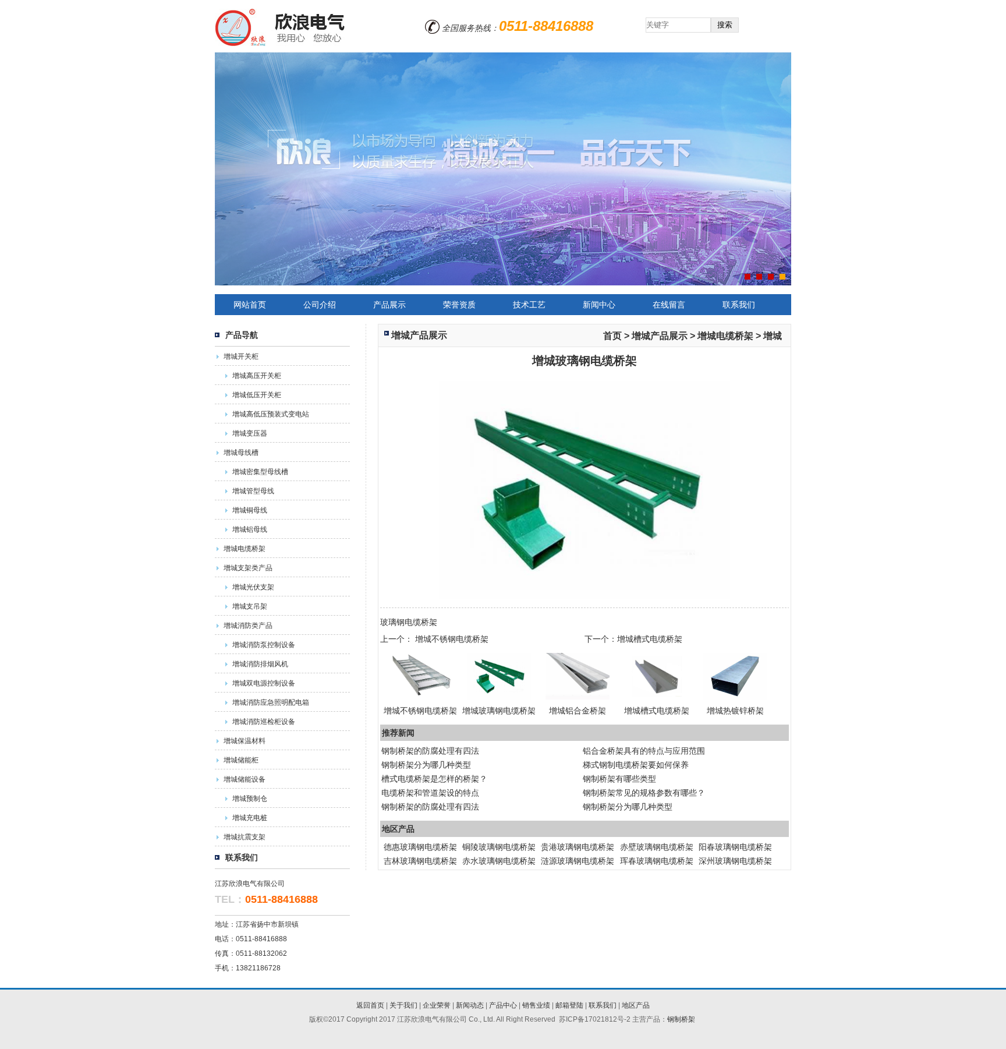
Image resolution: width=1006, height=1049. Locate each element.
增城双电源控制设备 (263, 683)
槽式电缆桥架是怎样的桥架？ (434, 778)
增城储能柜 (241, 760)
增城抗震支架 (244, 837)
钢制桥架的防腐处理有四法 (430, 750)
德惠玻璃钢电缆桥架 (420, 847)
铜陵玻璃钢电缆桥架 (499, 847)
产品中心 (503, 1005)
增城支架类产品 (248, 568)
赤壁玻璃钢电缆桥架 (656, 847)
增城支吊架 (249, 606)
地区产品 (636, 1005)
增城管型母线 (253, 491)
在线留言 (669, 304)
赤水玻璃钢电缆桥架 (499, 861)
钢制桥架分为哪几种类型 (426, 764)
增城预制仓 (249, 798)
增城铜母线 (249, 510)
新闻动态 (470, 1005)
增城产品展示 (419, 335)
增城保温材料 (244, 741)
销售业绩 (536, 1005)
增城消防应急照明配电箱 (270, 702)
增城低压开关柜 (256, 395)
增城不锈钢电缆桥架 (451, 639)
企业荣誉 (437, 1005)
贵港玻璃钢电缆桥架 (577, 847)
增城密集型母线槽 (260, 472)
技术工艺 (529, 304)
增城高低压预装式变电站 (270, 414)
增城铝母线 (249, 529)
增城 (772, 335)
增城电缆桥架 (244, 549)
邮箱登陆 (569, 1005)
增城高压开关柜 (256, 376)
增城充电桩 (249, 818)
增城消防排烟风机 (260, 664)
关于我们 (403, 1005)
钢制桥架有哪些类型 (619, 778)
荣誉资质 (459, 304)
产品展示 (389, 304)
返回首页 (370, 1005)
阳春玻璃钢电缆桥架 (735, 847)
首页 (612, 335)
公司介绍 (319, 304)
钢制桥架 (681, 1019)
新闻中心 (599, 304)
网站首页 (249, 304)
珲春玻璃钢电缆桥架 (656, 861)
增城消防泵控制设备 (263, 645)
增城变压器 (249, 433)
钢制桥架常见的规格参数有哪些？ (644, 792)
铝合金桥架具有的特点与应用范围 (644, 750)
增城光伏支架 (253, 587)
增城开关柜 (241, 356)
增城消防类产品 (248, 625)
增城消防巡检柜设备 (263, 722)
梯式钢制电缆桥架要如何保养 (636, 764)
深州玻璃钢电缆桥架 (735, 861)
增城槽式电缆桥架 (649, 639)
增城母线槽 (241, 452)
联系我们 (738, 304)
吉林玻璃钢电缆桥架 (420, 861)
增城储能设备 (244, 779)
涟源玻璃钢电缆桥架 (577, 861)
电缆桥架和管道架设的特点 (430, 792)
